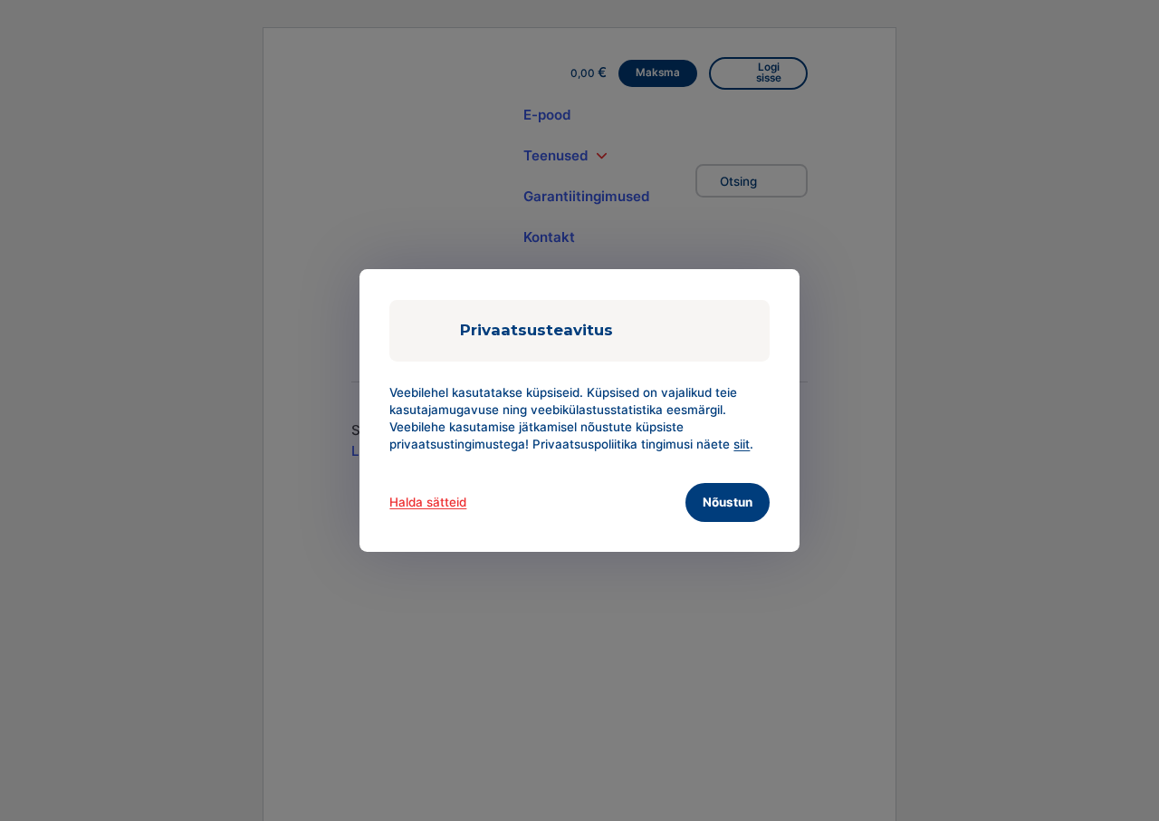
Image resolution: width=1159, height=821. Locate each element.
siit (741, 444)
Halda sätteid (427, 502)
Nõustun (727, 502)
